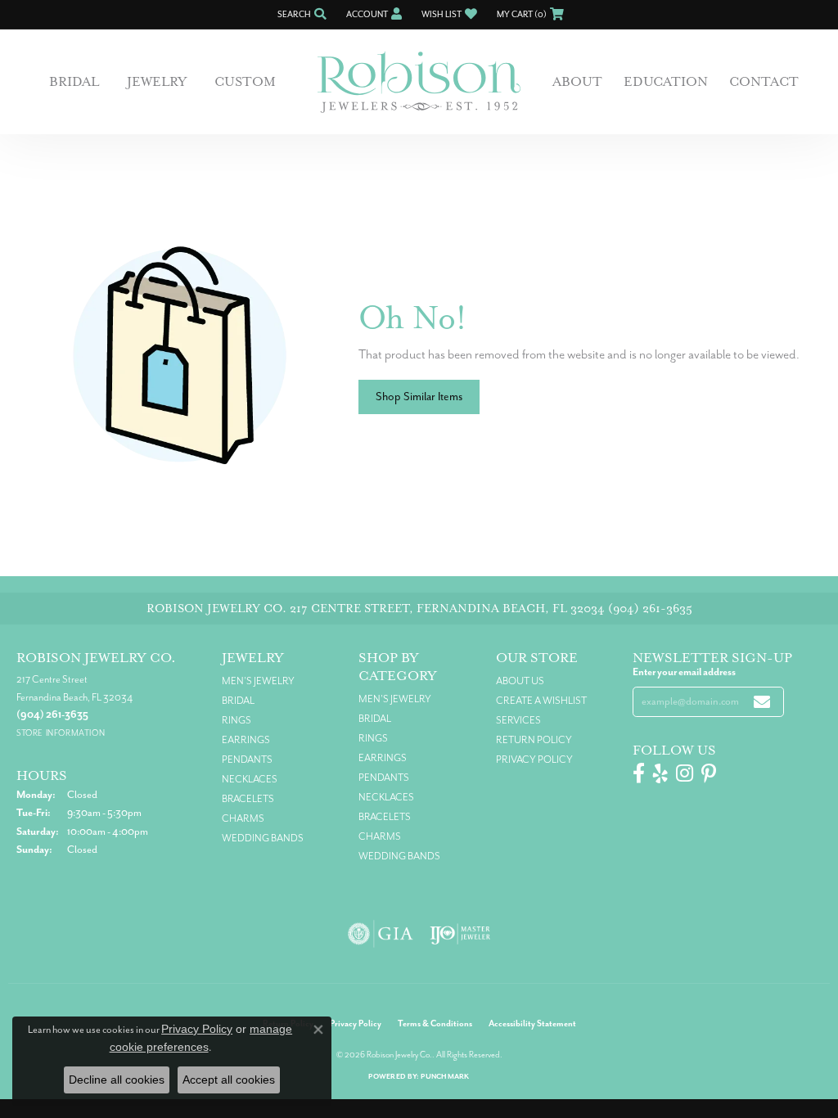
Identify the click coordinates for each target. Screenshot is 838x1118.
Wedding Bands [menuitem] (263, 838)
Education (666, 82)
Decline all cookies (116, 1079)
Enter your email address (684, 671)
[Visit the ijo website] (460, 933)
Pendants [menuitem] (247, 759)
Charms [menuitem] (243, 818)
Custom (245, 82)
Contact (764, 82)
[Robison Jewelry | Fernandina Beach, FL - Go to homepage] (419, 82)
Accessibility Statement (532, 1023)
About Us (520, 680)
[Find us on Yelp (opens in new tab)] (660, 773)
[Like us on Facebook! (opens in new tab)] (639, 773)
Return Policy (534, 739)
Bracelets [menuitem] (248, 798)
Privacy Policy (534, 759)
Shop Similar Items (419, 396)
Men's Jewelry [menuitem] (258, 680)
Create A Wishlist (541, 700)
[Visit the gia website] (380, 933)
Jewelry (157, 82)
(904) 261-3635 (650, 608)
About (577, 82)
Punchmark (445, 1076)
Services (518, 720)
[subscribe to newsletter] (762, 701)
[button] (300, 14)
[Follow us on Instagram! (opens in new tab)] (684, 773)
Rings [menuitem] (236, 720)
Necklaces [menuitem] (249, 779)
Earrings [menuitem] (246, 739)
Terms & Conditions (435, 1023)
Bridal (74, 82)
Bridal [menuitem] (238, 700)
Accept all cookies (228, 1079)
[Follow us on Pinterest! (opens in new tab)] (708, 773)
